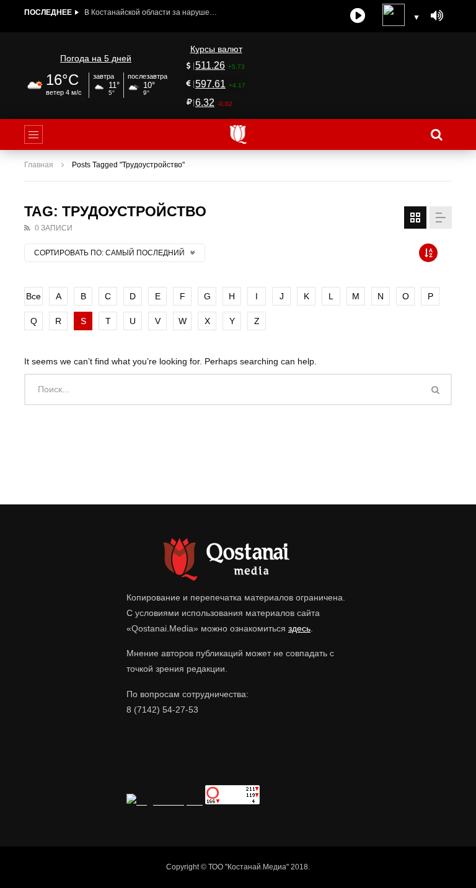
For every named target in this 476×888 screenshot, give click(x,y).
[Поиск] (436, 134)
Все (33, 296)
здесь (299, 628)
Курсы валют (216, 49)
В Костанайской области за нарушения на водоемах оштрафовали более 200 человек (152, 12)
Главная (38, 164)
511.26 (210, 65)
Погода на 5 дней (95, 58)
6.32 (204, 102)
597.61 (210, 84)
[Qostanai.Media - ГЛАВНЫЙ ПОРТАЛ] (238, 134)
